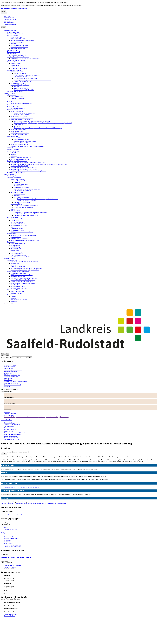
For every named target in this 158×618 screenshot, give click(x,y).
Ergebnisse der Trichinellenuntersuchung (22, 40)
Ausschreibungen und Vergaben (19, 45)
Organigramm (15, 65)
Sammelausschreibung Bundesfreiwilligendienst (27, 75)
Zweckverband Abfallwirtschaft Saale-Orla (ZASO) (24, 167)
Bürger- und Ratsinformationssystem (21, 103)
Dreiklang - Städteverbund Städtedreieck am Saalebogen (26, 268)
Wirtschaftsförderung (17, 253)
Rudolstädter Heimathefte (18, 48)
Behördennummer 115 (13, 52)
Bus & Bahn (14, 154)
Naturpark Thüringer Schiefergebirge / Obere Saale (25, 270)
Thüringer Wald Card (16, 293)
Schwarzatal (14, 265)
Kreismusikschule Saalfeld (18, 224)
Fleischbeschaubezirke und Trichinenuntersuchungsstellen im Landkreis (37, 199)
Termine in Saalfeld (9, 616)
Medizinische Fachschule (17, 228)
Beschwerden (17, 126)
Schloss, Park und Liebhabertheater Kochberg (23, 283)
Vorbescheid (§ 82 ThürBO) (21, 139)
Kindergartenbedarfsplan (18, 219)
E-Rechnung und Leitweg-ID (18, 55)
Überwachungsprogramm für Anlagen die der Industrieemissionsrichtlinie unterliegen (38, 128)
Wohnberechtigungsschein (18, 255)
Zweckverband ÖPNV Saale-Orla (19, 166)
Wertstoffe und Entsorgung (15, 91)
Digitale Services (12, 53)
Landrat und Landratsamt (14, 62)
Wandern (13, 296)
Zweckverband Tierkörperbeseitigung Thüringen (24, 169)
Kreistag (9, 101)
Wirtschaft (10, 148)
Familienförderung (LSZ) (21, 184)
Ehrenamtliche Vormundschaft (22, 190)
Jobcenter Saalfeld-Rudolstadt (19, 238)
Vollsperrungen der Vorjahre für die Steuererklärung (25, 58)
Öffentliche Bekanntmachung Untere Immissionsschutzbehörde (32, 121)
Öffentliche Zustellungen (18, 38)
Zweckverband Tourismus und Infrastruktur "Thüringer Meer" (28, 162)
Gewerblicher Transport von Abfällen (24, 113)
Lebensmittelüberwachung (21, 197)
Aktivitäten (10, 295)
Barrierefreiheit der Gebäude (19, 68)
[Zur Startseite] (79, 352)
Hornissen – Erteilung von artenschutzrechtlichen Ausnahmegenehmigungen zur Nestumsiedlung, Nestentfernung (36, 417)
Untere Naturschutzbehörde (18, 129)
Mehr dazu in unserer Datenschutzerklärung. (14, 8)
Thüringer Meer (15, 263)
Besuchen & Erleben (9, 258)
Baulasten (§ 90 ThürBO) (21, 143)
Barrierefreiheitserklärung (11, 538)
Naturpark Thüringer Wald (18, 266)
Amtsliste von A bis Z (16, 67)
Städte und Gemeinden (17, 96)
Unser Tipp (14, 301)
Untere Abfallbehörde (17, 111)
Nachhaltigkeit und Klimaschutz (20, 133)
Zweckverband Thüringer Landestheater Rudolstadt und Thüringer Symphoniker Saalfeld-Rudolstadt (39, 164)
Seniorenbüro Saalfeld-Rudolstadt (23, 207)
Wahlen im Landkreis (13, 149)
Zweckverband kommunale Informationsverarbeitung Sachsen (28, 171)
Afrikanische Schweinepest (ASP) (26, 214)
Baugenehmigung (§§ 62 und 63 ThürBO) (25, 141)
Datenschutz (7, 540)
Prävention (17, 195)
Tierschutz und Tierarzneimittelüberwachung (27, 215)
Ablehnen (3, 11)
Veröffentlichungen (12, 35)
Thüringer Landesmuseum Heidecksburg (22, 232)
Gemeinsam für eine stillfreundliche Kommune (27, 189)
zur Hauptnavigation (10, 19)
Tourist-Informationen (17, 291)
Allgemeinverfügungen (17, 42)
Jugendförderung (15, 245)
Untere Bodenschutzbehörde (19, 116)
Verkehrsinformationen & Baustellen (21, 157)
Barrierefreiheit (8, 537)
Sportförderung (15, 250)
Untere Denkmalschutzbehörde (19, 144)
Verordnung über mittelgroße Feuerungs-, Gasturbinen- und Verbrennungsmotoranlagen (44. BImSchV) (43, 123)
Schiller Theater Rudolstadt (18, 273)
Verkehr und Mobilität (13, 151)
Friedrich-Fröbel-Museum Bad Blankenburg (23, 280)
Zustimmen (4, 13)
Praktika (16, 86)
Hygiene (13, 209)
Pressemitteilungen (13, 32)
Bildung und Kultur (12, 217)
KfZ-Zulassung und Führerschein (20, 159)
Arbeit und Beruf (11, 233)
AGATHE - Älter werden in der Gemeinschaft (26, 205)
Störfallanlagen (18, 124)
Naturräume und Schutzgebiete (19, 134)
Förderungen (10, 242)
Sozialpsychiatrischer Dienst (22, 202)
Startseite (7, 412)
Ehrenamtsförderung (17, 248)
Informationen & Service (14, 290)
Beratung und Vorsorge (17, 192)
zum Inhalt (7, 16)
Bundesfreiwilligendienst (21, 88)
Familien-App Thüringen (14, 176)
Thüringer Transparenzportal (12, 545)
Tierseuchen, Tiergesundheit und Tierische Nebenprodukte (30, 212)
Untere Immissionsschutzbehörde (20, 119)
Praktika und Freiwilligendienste (20, 85)
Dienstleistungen (12, 50)
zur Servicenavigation (10, 24)
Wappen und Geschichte (17, 98)
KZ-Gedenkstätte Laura (17, 230)
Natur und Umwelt (12, 110)
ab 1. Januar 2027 (8, 303)
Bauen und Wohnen (12, 136)
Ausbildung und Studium (17, 83)
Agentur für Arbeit (16, 237)
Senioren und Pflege (16, 204)
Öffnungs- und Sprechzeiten (15, 34)
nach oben (4, 534)
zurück (2, 532)
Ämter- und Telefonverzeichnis (16, 60)
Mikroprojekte (18, 186)
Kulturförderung (15, 247)
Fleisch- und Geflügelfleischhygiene (27, 200)
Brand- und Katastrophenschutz (16, 172)
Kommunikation (8, 543)
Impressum (7, 542)
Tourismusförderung (16, 252)
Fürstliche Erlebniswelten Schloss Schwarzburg (24, 278)
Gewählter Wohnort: (6, 452)
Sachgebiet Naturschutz (11, 515)
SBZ (12, 227)
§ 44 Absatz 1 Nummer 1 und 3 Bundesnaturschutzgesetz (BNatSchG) (20, 487)
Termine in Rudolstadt (10, 614)
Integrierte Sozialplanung (18, 179)
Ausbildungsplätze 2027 (20, 76)
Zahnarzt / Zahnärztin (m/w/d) (22, 81)
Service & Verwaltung (10, 30)
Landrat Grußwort (16, 63)
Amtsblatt (14, 43)
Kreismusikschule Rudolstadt (19, 225)
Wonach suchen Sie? (6, 357)
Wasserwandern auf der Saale (19, 299)
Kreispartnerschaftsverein (18, 108)
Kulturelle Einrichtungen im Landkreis (18, 271)
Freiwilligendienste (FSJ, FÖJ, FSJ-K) (24, 90)
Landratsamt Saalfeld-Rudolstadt (16, 558)
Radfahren (13, 298)
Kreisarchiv (14, 100)
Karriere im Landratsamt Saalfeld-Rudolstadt (23, 235)
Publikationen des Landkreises (19, 47)
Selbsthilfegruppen (19, 194)
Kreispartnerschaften (13, 106)
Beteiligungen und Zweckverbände (17, 161)
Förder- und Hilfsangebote (18, 181)
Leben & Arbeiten (9, 174)
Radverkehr (14, 156)
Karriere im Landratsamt (14, 70)
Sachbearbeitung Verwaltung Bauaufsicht (25, 78)
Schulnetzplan (15, 220)
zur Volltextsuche (9, 18)
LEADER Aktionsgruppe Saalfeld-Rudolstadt (23, 257)
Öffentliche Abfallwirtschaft (22, 114)
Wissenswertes (11, 95)
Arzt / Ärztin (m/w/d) (20, 73)
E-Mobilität (14, 152)
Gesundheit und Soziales (14, 177)
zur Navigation (8, 21)
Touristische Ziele (12, 260)
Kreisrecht (10, 105)
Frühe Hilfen (17, 182)
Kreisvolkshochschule (17, 222)
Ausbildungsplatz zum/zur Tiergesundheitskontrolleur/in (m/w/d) (32, 80)
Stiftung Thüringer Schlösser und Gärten (22, 281)
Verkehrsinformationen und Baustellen (18, 57)
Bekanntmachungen (16, 37)
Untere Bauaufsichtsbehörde (19, 138)
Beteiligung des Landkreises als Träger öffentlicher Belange (27, 146)
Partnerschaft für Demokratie (22, 187)
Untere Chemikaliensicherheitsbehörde (22, 118)
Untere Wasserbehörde (17, 131)
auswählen (3, 453)
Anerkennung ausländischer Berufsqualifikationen (25, 240)
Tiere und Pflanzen (16, 210)
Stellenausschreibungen (17, 72)
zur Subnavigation (9, 22)
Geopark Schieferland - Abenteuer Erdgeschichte (24, 261)
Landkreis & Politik (9, 93)
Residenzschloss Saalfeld (18, 276)
